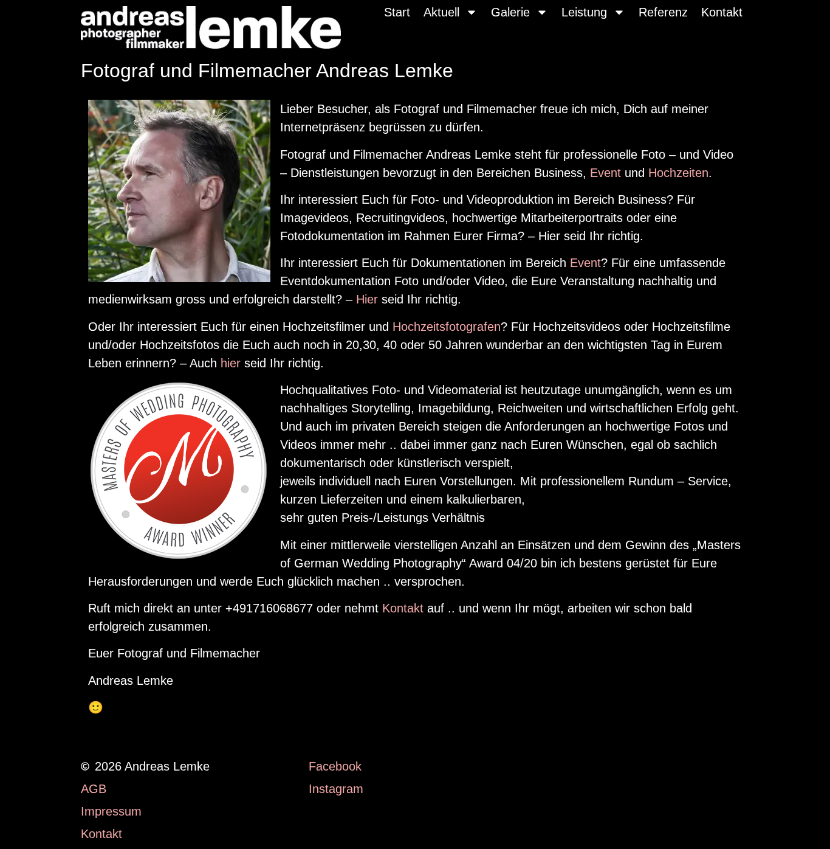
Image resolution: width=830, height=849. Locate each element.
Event (605, 172)
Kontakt (722, 12)
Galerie (510, 12)
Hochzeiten (678, 172)
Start (397, 12)
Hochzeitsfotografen (447, 326)
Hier (367, 299)
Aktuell (441, 12)
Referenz (663, 12)
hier (231, 363)
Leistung (584, 12)
